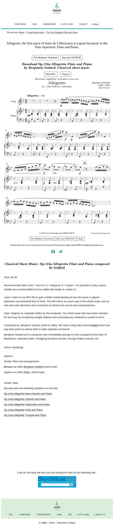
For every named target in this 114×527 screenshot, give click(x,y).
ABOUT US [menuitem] (100, 515)
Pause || (66, 74)
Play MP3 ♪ (51, 74)
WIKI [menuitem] (34, 24)
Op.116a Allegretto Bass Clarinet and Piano (28, 393)
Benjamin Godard (33, 366)
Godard (59, 267)
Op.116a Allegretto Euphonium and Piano (27, 404)
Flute (26, 372)
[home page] (57, 8)
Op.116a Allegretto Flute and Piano (23, 410)
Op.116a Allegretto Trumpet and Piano (25, 415)
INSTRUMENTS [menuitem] (44, 515)
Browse (8, 366)
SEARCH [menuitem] (83, 24)
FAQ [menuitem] (11, 515)
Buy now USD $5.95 (71, 57)
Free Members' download (42, 239)
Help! (80, 239)
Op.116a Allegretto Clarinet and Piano (25, 399)
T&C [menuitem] (70, 515)
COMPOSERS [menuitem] (20, 24)
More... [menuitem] (96, 24)
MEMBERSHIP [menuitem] (49, 24)
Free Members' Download (45, 57)
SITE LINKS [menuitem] (67, 24)
